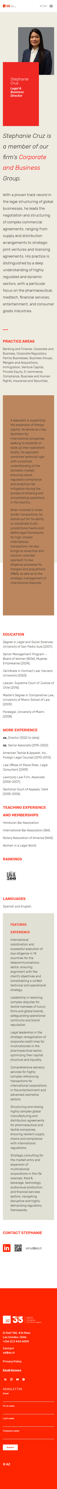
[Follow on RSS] (23, 1379)
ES (41, 6)
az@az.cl (9, 1352)
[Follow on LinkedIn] (5, 1379)
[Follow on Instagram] (11, 1379)
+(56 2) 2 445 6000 (16, 1341)
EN (45, 6)
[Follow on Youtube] (17, 1379)
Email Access (12, 1370)
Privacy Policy (12, 1361)
